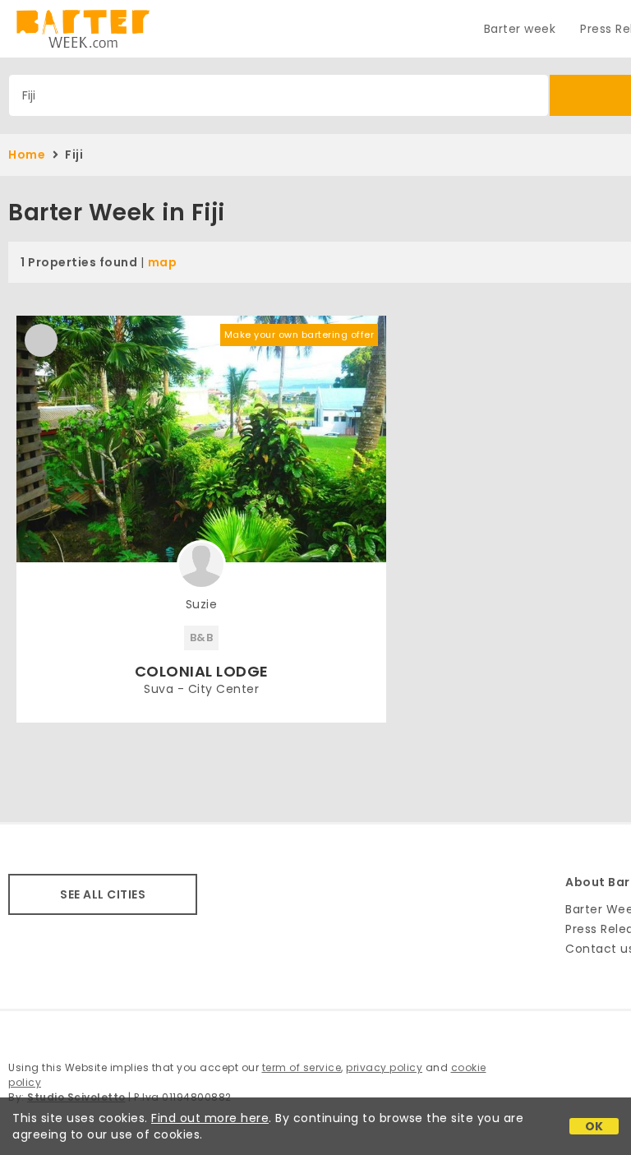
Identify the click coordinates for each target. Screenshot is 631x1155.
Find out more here (210, 1118)
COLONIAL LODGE (202, 671)
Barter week (520, 29)
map (162, 262)
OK (594, 1126)
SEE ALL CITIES (102, 894)
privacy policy (384, 1067)
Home (26, 154)
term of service (302, 1067)
